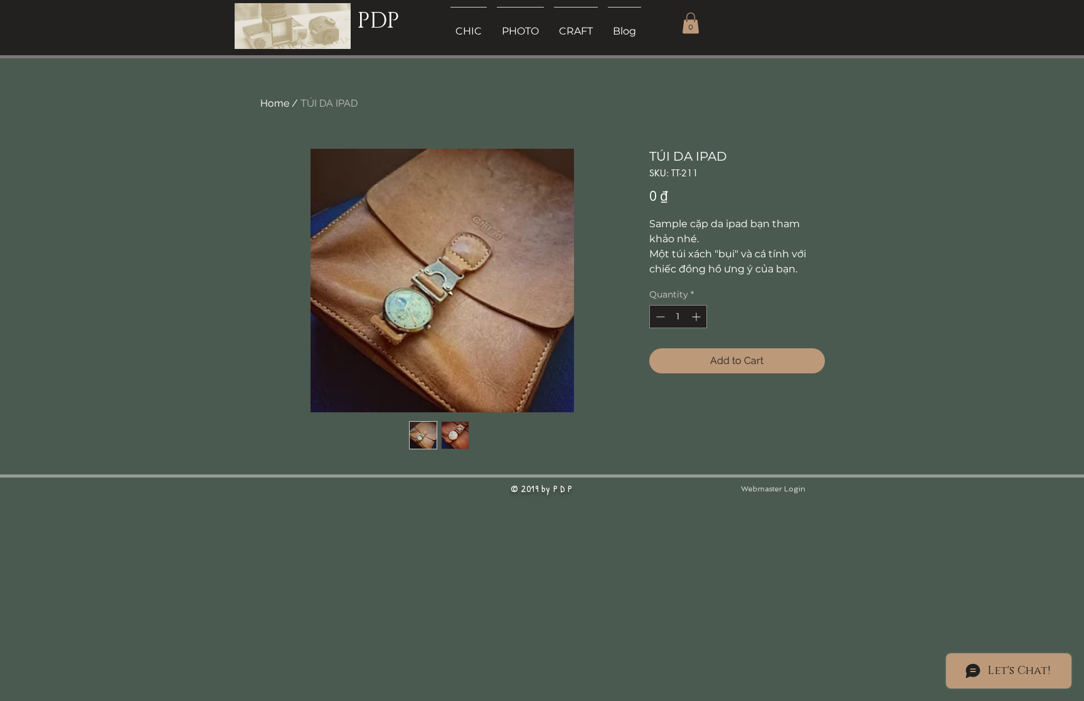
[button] (690, 23)
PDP (378, 21)
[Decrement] (659, 317)
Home (274, 103)
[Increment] (697, 317)
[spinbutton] (678, 317)
